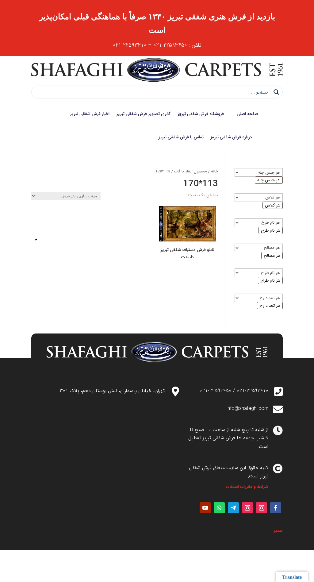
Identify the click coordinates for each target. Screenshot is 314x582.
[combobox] (269, 180)
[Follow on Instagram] (261, 507)
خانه (214, 171)
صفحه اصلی (247, 113)
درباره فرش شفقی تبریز (231, 137)
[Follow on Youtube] (205, 507)
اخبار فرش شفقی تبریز (89, 113)
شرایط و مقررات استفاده (246, 486)
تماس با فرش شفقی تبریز (181, 137)
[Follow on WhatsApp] (219, 507)
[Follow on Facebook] (275, 507)
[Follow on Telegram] (233, 507)
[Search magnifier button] (276, 92)
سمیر (278, 530)
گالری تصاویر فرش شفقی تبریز (143, 113)
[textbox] (268, 180)
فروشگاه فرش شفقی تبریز (201, 113)
